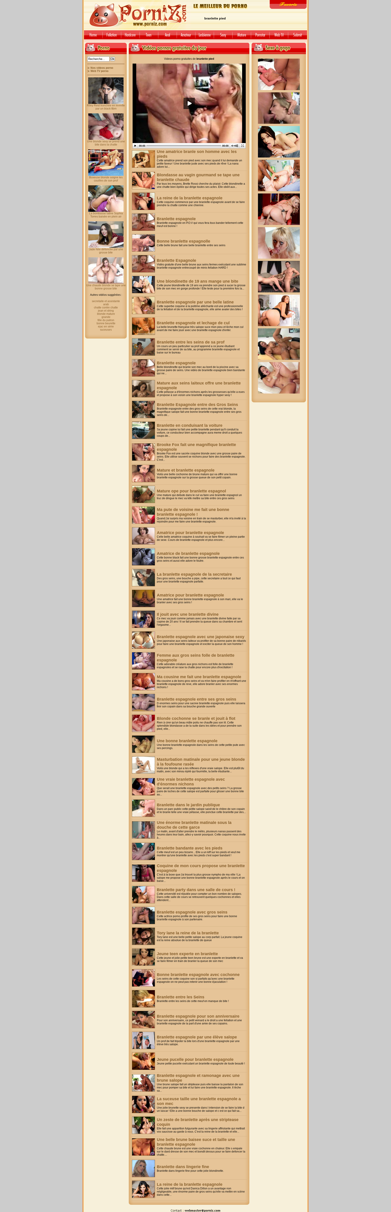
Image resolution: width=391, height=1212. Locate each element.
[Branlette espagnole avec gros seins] (143, 915)
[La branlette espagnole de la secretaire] (143, 577)
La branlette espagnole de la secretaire (194, 574)
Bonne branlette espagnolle (183, 241)
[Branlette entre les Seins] (143, 998)
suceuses (106, 329)
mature (241, 36)
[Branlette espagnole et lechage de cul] (143, 326)
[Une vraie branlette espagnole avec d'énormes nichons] (143, 786)
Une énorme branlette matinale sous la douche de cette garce (194, 825)
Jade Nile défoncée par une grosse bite (106, 251)
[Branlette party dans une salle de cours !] (143, 894)
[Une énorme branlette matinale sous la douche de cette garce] (143, 830)
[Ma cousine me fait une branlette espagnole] (143, 681)
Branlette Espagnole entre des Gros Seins (197, 404)
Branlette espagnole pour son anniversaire (198, 1016)
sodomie (167, 36)
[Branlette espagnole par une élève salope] (143, 1040)
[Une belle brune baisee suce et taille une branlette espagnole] (143, 1147)
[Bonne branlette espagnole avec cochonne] (143, 978)
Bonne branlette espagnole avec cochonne (198, 974)
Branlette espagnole (176, 219)
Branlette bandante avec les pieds (189, 848)
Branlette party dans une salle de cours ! (196, 890)
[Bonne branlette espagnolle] (143, 243)
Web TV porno (99, 71)
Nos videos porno (102, 67)
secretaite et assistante (106, 301)
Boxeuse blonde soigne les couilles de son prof (106, 179)
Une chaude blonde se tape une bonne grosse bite (106, 287)
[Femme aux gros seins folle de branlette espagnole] (143, 661)
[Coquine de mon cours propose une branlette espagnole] (143, 873)
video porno (92, 36)
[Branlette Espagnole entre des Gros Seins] (143, 409)
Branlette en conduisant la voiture (189, 425)
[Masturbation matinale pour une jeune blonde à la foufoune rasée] (143, 765)
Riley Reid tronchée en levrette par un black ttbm (106, 107)
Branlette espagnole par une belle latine (195, 302)
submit (298, 36)
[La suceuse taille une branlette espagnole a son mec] (143, 1104)
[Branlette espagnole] (143, 222)
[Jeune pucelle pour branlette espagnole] (143, 1061)
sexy (223, 36)
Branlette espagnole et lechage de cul (193, 323)
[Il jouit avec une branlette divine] (143, 619)
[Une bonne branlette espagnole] (143, 744)
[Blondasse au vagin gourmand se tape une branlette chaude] (143, 180)
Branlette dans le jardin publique (188, 805)
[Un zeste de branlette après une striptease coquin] (143, 1125)
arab (106, 304)
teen (149, 36)
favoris (288, 4)
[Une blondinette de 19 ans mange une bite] (143, 284)
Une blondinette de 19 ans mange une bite (197, 281)
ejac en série (106, 326)
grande (106, 317)
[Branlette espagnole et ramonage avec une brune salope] (143, 1083)
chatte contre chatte (106, 307)
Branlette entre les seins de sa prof (190, 342)
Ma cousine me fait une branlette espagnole (199, 677)
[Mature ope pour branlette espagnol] (143, 494)
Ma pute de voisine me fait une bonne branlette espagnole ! (193, 512)
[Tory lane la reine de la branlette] (143, 936)
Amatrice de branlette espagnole (188, 553)
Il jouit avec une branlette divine (188, 614)
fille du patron (106, 320)
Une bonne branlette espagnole (187, 741)
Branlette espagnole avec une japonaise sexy (200, 637)
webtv (278, 36)
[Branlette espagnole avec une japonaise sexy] (143, 640)
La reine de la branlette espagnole (189, 198)
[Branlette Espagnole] (143, 263)
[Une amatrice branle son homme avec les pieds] (143, 159)
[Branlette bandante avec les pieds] (143, 851)
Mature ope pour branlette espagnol (191, 491)
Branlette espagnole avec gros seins (192, 912)
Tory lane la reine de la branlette (188, 933)
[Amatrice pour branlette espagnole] (143, 536)
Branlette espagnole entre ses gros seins (196, 699)
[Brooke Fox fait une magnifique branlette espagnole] (143, 452)
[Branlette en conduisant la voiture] (143, 430)
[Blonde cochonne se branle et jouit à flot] (143, 723)
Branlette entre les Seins (180, 997)
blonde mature (106, 313)
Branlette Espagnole (176, 260)
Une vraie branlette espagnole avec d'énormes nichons (191, 781)
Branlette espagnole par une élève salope (197, 1037)
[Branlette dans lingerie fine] (143, 1168)
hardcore (130, 36)
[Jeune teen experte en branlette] (143, 957)
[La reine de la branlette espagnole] (143, 201)
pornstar (260, 36)
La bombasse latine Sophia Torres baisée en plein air (106, 215)
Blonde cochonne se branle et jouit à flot (196, 718)
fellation (112, 36)
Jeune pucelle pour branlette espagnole (195, 1059)
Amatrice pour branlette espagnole (190, 532)
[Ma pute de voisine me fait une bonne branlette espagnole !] (143, 515)
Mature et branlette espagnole (186, 470)
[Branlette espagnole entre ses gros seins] (143, 702)
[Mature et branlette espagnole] (143, 473)
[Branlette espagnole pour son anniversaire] (143, 1019)
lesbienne (204, 36)
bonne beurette (106, 323)
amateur (186, 36)
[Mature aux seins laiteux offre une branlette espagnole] (143, 388)
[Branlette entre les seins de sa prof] (143, 347)
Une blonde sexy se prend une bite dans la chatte (106, 143)
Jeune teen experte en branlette (187, 954)
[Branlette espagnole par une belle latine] (143, 305)
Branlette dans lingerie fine (183, 1166)
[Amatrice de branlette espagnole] (143, 556)
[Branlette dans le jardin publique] (143, 808)
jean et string (106, 310)
